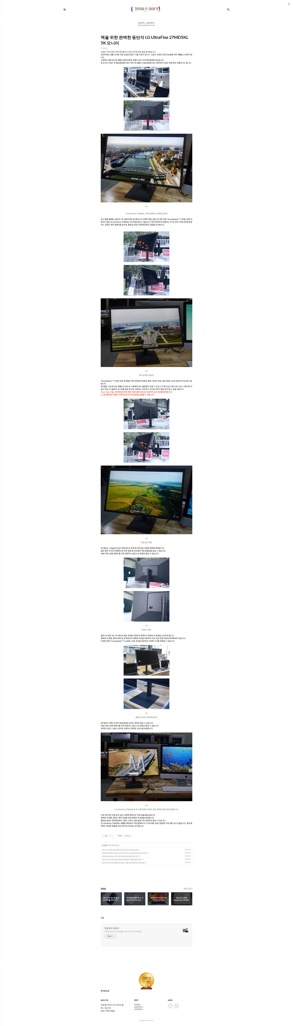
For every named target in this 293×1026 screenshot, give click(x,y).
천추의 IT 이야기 (112, 928)
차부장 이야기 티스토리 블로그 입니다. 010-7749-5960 (123, 931)
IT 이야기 (105, 845)
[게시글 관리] (112, 836)
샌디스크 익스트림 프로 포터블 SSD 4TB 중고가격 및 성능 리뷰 (120, 850)
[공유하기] (109, 836)
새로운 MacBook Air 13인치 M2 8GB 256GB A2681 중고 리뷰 (120, 856)
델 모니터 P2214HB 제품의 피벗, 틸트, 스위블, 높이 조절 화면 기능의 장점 (123, 863)
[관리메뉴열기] (289, 4)
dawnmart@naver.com (146, 25)
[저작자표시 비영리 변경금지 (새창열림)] (128, 836)
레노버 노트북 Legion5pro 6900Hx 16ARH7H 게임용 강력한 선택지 (122, 859)
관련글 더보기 (187, 888)
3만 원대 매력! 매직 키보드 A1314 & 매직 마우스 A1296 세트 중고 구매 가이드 (124, 853)
